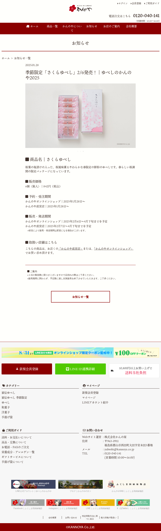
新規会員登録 (28, 369)
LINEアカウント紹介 (95, 402)
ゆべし (6, 402)
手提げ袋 (7, 417)
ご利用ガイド (152, 3)
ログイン (123, 3)
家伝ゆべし (8, 393)
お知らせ (91, 26)
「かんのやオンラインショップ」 (114, 248)
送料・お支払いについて (17, 437)
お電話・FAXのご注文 (15, 447)
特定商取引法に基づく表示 (90, 517)
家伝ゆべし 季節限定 (14, 397)
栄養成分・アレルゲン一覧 (18, 452)
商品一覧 (52, 26)
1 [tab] (78, 151)
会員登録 (136, 3)
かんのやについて (72, 28)
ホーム (33, 26)
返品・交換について (14, 442)
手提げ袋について (13, 462)
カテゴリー (13, 385)
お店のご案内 (111, 26)
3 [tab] (83, 151)
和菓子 (6, 407)
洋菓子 (6, 412)
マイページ (93, 385)
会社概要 (131, 26)
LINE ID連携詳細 (82, 369)
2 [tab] (81, 151)
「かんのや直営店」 (70, 248)
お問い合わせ (94, 430)
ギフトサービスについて (17, 457)
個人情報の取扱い (108, 517)
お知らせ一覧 (22, 58)
